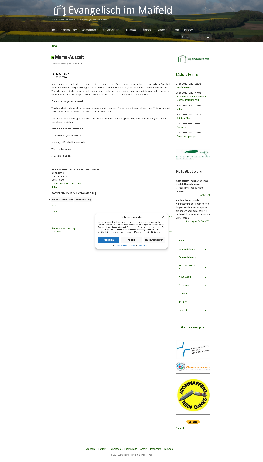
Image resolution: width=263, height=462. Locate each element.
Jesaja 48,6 (205, 194)
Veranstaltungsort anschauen (66, 183)
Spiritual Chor (184, 118)
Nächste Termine (187, 74)
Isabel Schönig (61, 63)
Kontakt (187, 29)
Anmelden (181, 428)
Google (55, 211)
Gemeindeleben (68, 29)
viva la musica (184, 87)
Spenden (90, 448)
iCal (54, 205)
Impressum (143, 245)
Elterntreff (182, 127)
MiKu (179, 108)
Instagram (155, 448)
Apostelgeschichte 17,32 (197, 221)
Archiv (143, 448)
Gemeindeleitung (89, 29)
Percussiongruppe (186, 136)
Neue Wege (131, 29)
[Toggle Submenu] (205, 249)
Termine (175, 29)
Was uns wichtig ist (111, 29)
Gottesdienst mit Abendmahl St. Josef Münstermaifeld (193, 98)
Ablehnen (131, 240)
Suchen (208, 37)
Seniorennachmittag (63, 229)
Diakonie (161, 29)
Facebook (169, 448)
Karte (55, 187)
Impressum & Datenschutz (127, 245)
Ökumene (147, 29)
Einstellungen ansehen (154, 240)
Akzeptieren (109, 240)
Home (54, 29)
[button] (163, 217)
